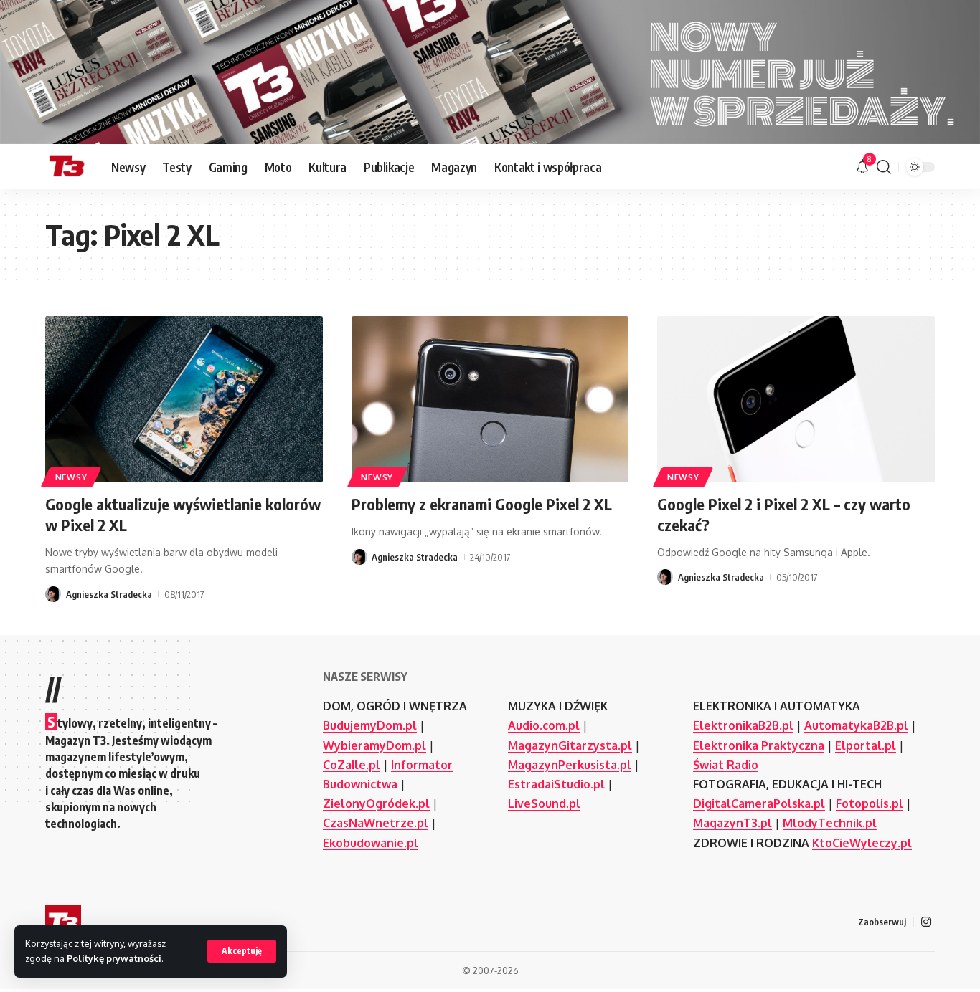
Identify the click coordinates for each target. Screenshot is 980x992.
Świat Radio (725, 765)
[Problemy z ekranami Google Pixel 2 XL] (490, 399)
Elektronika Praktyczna (758, 745)
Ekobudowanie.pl (370, 843)
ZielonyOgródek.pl (376, 803)
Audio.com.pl (544, 725)
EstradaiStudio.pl (556, 784)
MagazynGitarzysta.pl (570, 745)
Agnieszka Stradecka (109, 594)
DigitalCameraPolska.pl (759, 803)
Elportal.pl (865, 745)
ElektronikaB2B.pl (743, 725)
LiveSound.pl (544, 803)
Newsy (71, 477)
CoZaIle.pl (351, 765)
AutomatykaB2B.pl (856, 725)
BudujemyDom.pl (370, 725)
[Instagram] (926, 922)
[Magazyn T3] (66, 167)
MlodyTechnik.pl (830, 823)
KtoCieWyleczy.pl (862, 843)
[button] (241, 951)
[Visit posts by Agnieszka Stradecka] (53, 594)
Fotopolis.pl (869, 803)
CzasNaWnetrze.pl (375, 823)
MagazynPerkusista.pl (569, 765)
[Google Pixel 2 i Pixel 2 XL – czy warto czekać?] (796, 399)
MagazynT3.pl (732, 823)
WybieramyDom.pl (374, 745)
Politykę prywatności (114, 958)
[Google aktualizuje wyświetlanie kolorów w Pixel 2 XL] (184, 399)
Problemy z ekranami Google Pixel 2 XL (482, 504)
